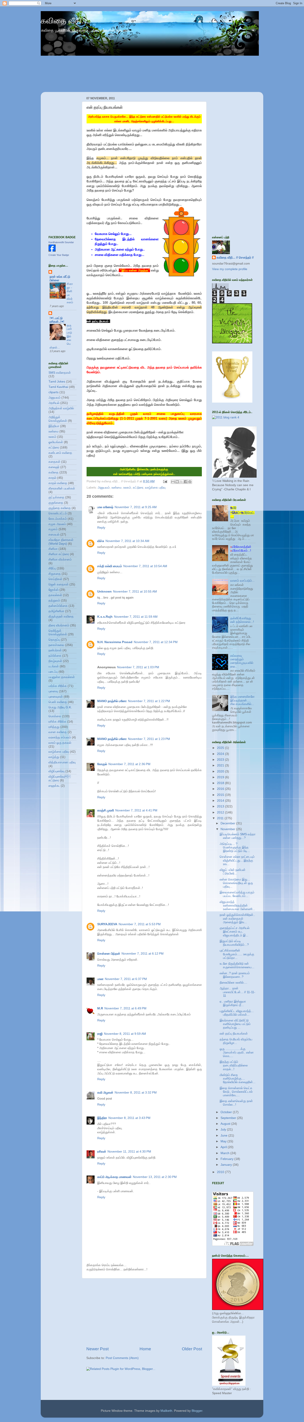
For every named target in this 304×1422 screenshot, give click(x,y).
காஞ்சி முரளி (105, 810)
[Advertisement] (144, 1312)
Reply (101, 527)
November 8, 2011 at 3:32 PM (136, 1092)
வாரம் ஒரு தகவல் (60, 742)
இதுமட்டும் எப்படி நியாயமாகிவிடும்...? (234, 942)
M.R (100, 1008)
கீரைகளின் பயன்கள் (62, 488)
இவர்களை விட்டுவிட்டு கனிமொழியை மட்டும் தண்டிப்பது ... (235, 1024)
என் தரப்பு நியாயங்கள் (234, 1033)
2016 (221, 788)
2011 (221, 818)
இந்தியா (54, 426)
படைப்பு (53, 671)
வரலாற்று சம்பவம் (60, 737)
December (228, 823)
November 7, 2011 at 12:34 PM (156, 642)
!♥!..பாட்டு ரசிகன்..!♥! (57, 319)
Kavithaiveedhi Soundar (61, 242)
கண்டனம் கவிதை (60, 452)
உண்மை (116, 487)
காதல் (52, 477)
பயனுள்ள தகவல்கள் (62, 677)
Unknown (104, 591)
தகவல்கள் (55, 595)
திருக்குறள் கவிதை (61, 616)
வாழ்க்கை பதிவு (155, 487)
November (228, 829)
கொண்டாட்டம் (58, 513)
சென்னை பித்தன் (108, 953)
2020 (221, 771)
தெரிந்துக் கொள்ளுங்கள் (58, 632)
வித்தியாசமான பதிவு (62, 762)
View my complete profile (229, 269)
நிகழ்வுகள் (55, 661)
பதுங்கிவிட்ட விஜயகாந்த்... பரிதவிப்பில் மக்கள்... (237, 1012)
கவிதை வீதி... (64, 20)
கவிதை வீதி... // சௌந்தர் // (235, 257)
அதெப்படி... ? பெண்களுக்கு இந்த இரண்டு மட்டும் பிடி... (235, 847)
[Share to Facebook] (185, 481)
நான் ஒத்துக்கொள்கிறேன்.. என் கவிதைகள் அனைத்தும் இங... (237, 918)
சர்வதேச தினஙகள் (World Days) (61, 541)
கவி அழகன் (105, 1092)
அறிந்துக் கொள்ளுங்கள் (58, 419)
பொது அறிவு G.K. (60, 707)
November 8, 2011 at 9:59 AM (125, 1033)
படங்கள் (54, 666)
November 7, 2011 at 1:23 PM (149, 739)
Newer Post (97, 1349)
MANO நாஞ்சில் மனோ (112, 701)
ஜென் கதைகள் (59, 584)
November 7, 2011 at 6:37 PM (126, 979)
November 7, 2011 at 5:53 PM (140, 924)
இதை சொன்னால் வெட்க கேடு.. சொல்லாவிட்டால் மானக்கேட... (236, 1091)
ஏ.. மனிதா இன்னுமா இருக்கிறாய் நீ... (233, 1003)
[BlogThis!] (177, 481)
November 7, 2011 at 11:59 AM (136, 616)
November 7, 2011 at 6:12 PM (143, 953)
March (225, 1153)
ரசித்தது (54, 727)
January (227, 1164)
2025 (221, 748)
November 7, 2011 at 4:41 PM (136, 810)
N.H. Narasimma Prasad (114, 642)
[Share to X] (181, 481)
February (227, 1159)
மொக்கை (55, 716)
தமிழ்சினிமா (56, 611)
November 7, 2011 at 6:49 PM (125, 1008)
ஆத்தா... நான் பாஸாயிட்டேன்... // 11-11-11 (237, 992)
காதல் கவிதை (58, 483)
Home (145, 1349)
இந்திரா (102, 1118)
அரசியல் (54, 403)
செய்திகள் (55, 579)
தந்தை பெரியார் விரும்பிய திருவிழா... (236, 1041)
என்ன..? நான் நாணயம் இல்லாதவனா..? (235, 975)
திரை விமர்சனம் (59, 625)
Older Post (192, 1349)
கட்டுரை (138, 487)
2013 (221, 806)
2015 (221, 795)
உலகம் (127, 487)
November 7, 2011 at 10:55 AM (135, 591)
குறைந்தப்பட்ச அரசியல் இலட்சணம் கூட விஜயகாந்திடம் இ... (234, 931)
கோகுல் (102, 764)
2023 (221, 759)
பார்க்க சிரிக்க (58, 686)
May (224, 1141)
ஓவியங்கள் (56, 442)
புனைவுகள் (56, 696)
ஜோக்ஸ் (54, 589)
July (224, 1129)
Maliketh (166, 1410)
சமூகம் (53, 529)
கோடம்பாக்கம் (58, 518)
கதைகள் (54, 461)
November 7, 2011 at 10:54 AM (145, 566)
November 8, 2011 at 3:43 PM (129, 1118)
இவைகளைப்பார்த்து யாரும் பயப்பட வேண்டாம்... (237, 894)
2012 (221, 812)
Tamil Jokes (57, 381)
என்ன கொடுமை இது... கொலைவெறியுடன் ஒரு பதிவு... (236, 883)
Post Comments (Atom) (122, 1358)
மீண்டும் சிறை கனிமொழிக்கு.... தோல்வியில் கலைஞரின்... (237, 1078)
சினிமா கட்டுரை (59, 554)
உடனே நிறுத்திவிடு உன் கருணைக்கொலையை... (237, 965)
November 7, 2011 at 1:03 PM (138, 667)
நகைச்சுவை (56, 645)
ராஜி (100, 1033)
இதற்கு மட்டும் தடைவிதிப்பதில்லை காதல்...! (234, 1065)
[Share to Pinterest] (190, 481)
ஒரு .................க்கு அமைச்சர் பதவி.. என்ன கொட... (237, 1052)
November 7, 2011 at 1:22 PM (149, 701)
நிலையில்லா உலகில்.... (233, 982)
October (227, 1112)
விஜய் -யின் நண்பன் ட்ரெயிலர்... (232, 871)
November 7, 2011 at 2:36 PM (129, 764)
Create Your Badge (59, 255)
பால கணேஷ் (105, 507)
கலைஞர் (54, 467)
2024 (221, 754)
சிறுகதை (55, 573)
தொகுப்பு (54, 639)
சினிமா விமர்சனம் (60, 559)
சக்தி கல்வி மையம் (109, 566)
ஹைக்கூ (54, 785)
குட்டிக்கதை (56, 497)
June (224, 1135)
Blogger (197, 1410)
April (224, 1147)
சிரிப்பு (52, 568)
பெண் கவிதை (58, 702)
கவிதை (54, 472)
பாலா (100, 979)
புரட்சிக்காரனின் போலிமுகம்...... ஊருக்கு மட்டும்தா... (237, 954)
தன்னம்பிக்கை (58, 605)
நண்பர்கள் (55, 650)
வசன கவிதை (58, 732)
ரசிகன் (101, 1151)
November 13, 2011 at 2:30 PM (155, 1177)
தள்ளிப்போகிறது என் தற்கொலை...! (242, 620)
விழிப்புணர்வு (57, 771)
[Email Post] (165, 481)
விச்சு (100, 541)
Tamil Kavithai (58, 387)
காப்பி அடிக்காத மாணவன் (114, 1177)
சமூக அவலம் (57, 524)
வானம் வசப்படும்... (242, 580)
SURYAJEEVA (107, 924)
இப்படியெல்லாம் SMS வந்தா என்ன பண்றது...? (237, 836)
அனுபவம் (104, 487)
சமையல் (54, 534)
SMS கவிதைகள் (60, 372)
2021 (221, 765)
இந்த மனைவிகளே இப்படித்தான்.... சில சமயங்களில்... (242, 700)
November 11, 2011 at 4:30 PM (129, 1151)
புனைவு (53, 691)
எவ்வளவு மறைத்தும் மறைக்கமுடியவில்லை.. (241, 661)
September (229, 1118)
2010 (221, 1172)
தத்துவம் (54, 600)
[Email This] (173, 481)
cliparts (54, 392)
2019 (221, 777)
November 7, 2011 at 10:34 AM (127, 541)
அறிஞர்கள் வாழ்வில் (61, 408)
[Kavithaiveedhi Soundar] (52, 250)
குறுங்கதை (56, 502)
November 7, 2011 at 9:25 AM (136, 507)
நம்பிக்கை (55, 655)
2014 (221, 800)
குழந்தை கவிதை (60, 508)
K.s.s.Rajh (105, 616)
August (226, 1123)
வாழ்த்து (54, 757)
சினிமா (53, 548)
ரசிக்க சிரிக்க (57, 721)
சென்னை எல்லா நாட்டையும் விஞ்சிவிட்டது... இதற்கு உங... (237, 860)
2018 (221, 783)
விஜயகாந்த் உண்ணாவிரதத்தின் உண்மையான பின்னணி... (237, 905)
